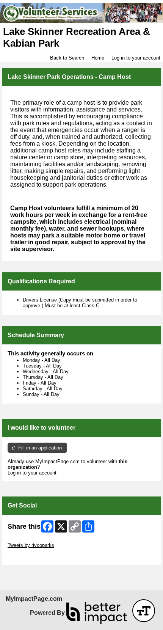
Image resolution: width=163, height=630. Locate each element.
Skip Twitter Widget (29, 539)
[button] (143, 610)
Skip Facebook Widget (32, 556)
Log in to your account (135, 58)
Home (97, 58)
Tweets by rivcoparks (31, 545)
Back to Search (67, 58)
